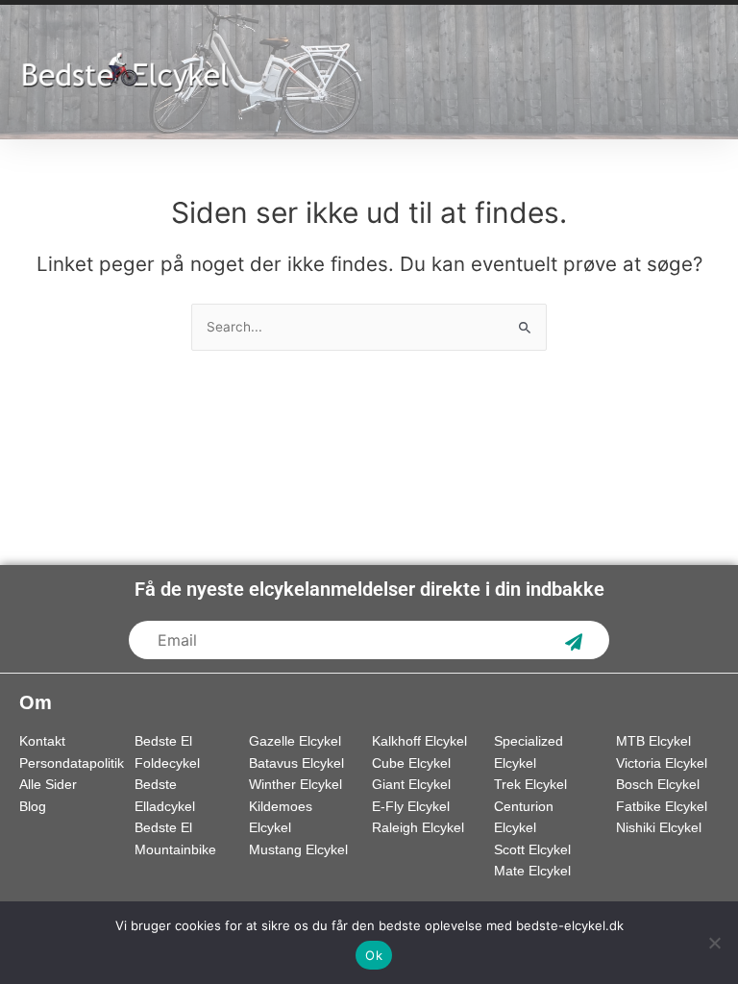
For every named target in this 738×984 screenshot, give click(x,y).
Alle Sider (48, 784)
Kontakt (42, 741)
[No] (714, 942)
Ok (373, 955)
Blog (32, 807)
